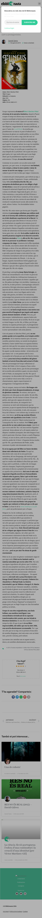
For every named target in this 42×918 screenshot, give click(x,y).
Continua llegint (9, 28)
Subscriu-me (29, 22)
